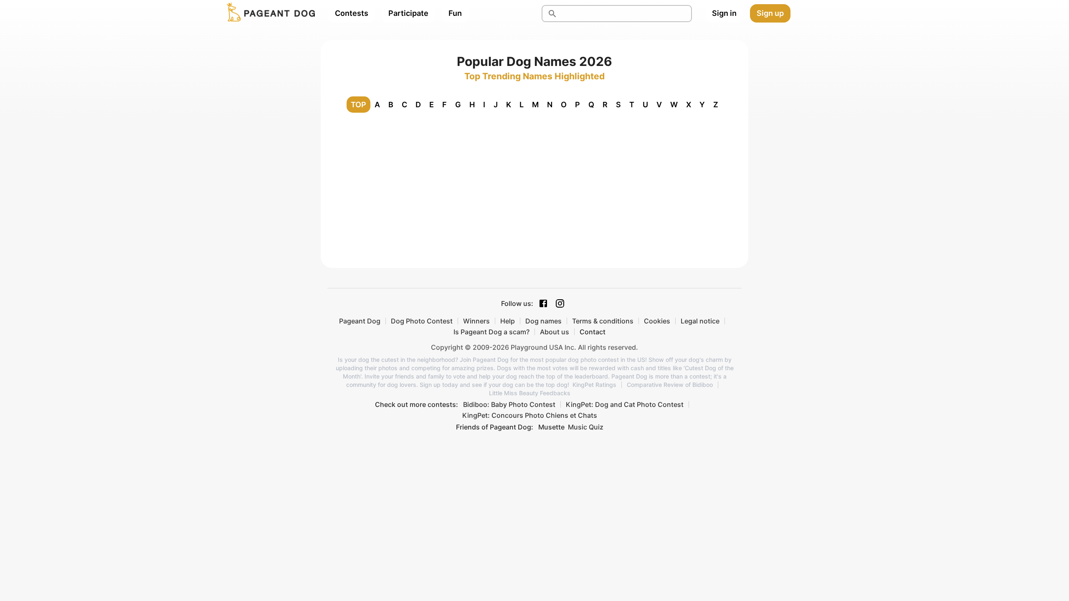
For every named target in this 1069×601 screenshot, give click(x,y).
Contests (351, 13)
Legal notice (700, 321)
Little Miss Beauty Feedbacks (529, 393)
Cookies (657, 321)
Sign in (724, 13)
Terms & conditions (602, 321)
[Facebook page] (543, 303)
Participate (408, 13)
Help (507, 321)
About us (554, 331)
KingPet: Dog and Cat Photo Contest (625, 404)
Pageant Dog (359, 321)
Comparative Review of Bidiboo (670, 384)
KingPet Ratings (594, 384)
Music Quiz (585, 427)
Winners (476, 321)
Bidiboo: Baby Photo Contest (509, 404)
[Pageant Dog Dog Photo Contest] (269, 13)
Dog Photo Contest (422, 321)
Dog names (543, 321)
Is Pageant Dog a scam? (491, 331)
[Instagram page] (560, 303)
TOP (358, 104)
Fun (455, 13)
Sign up (770, 13)
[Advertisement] (534, 182)
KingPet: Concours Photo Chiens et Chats (529, 415)
